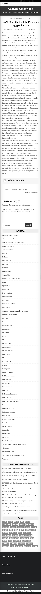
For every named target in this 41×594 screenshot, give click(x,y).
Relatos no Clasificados (10, 401)
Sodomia (5, 430)
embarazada (30, 524)
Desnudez (6, 289)
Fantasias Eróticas (18, 18)
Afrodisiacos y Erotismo (11, 239)
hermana (28, 530)
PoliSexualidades (8, 376)
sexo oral (14, 544)
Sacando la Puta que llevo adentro (23, 476)
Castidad (5, 264)
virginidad (19, 546)
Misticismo (6, 354)
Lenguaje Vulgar (8, 325)
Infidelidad (13, 533)
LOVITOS (5, 468)
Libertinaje (6, 333)
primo (5, 541)
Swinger (29, 544)
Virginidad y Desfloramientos (13, 455)
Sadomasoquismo (8, 412)
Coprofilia (6, 275)
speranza (9, 30)
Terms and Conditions (15, 591)
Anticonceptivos (8, 246)
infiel (20, 533)
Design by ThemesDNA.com (20, 587)
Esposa (27, 527)
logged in (15, 205)
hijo (34, 530)
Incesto (5, 318)
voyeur (35, 546)
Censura (5, 268)
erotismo (20, 527)
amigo (10, 522)
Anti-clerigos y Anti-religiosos (13, 242)
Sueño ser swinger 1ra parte (22, 468)
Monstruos (6, 358)
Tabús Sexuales (8, 441)
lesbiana (15, 535)
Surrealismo (6, 434)
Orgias (4, 365)
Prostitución (6, 383)
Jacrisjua (5, 510)
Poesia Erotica (7, 372)
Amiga (4, 522)
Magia (4, 340)
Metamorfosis (7, 351)
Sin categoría (7, 426)
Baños (4, 253)
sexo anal (6, 544)
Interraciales (7, 322)
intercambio (7, 535)
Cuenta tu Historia (8, 556)
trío (12, 546)
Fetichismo (6, 307)
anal (22, 522)
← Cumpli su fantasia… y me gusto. (14, 190)
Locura (4, 336)
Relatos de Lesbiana (9, 394)
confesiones (6, 524)
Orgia (32, 538)
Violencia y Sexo (8, 452)
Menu (6, 4)
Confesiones (6, 271)
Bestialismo (6, 260)
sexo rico (22, 544)
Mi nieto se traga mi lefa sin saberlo (24, 472)
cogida (27, 522)
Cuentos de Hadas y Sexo (11, 278)
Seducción (6, 415)
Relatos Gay (6, 397)
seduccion (17, 541)
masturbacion (14, 538)
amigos (16, 522)
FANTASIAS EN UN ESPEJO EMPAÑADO (20, 24)
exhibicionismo (7, 530)
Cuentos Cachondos (20, 8)
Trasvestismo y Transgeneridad (14, 444)
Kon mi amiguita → (32, 192)
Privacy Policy (29, 591)
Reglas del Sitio (7, 573)
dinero (22, 524)
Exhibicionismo (7, 297)
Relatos (27, 18)
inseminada (27, 533)
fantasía (16, 530)
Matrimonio (6, 347)
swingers (6, 546)
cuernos (15, 524)
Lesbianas (6, 329)
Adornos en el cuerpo (10, 235)
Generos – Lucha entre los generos (15, 311)
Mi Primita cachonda (22, 507)
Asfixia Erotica (7, 250)
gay (22, 530)
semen (24, 541)
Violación (5, 448)
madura (5, 538)
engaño (13, 527)
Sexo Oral (5, 423)
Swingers (5, 437)
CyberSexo (6, 286)
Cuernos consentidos (19, 479)
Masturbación (7, 343)
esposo (34, 527)
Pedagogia (6, 369)
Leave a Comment (31, 30)
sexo (29, 541)
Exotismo (5, 300)
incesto (5, 533)
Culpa (4, 282)
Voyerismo (6, 459)
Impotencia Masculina (10, 315)
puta (10, 541)
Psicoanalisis (7, 387)
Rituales (5, 405)
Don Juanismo (7, 293)
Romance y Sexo (8, 408)
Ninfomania (6, 361)
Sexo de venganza (8, 419)
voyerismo (27, 546)
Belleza (5, 257)
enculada (6, 527)
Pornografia (6, 379)
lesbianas (23, 535)
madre (30, 535)
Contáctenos (6, 565)
